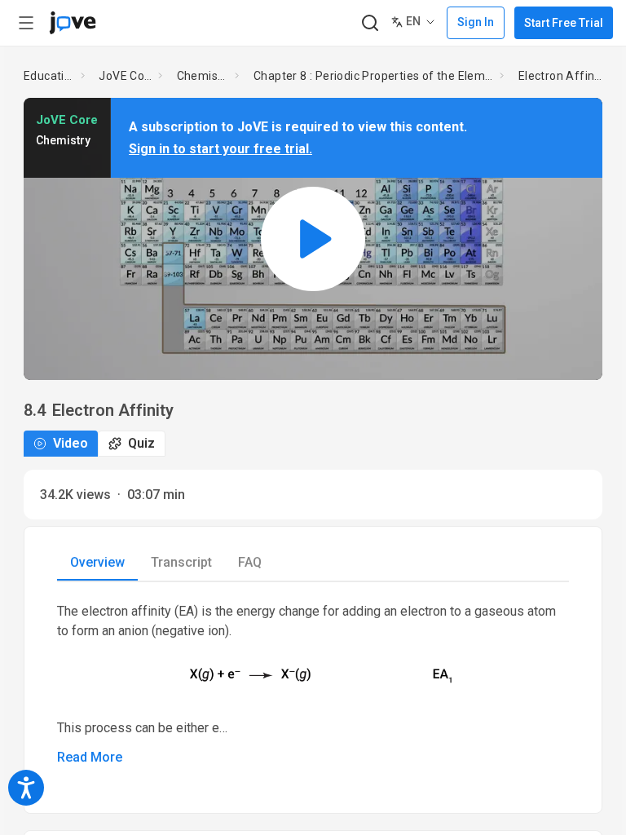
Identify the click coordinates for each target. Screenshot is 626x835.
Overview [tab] (97, 562)
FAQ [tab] (250, 562)
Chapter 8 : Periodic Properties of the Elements (373, 75)
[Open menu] (26, 23)
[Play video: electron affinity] (313, 238)
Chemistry (203, 75)
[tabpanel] (313, 684)
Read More (89, 757)
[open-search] (369, 23)
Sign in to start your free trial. (220, 149)
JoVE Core (125, 75)
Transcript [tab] (181, 562)
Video (70, 443)
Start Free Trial (563, 22)
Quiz (141, 443)
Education (49, 75)
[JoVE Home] (72, 22)
